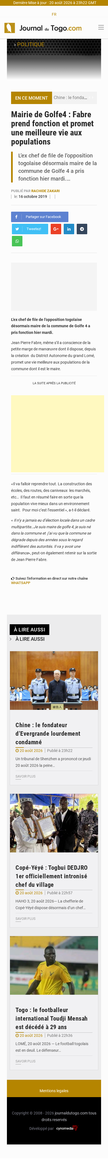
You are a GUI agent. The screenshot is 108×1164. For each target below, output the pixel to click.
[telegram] (82, 229)
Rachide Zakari (45, 191)
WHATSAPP (20, 583)
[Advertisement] (57, 433)
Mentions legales (54, 1091)
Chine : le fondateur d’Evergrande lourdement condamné (48, 734)
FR (54, 14)
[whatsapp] (17, 241)
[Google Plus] (56, 229)
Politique (30, 44)
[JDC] (42, 27)
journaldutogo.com (71, 1113)
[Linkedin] (69, 229)
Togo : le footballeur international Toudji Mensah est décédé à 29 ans (52, 1019)
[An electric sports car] (54, 680)
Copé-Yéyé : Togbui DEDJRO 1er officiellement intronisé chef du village (52, 876)
